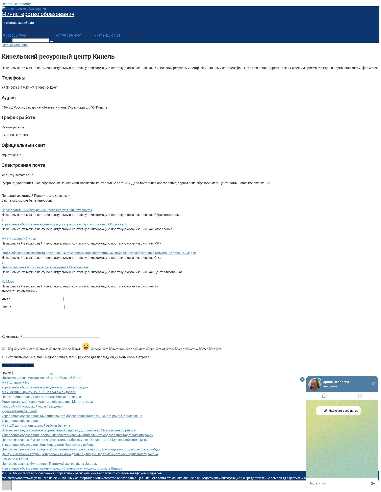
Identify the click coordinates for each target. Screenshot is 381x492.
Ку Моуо (8, 281)
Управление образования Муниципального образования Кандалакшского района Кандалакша (72, 416)
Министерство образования (38, 14)
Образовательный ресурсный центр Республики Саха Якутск (47, 210)
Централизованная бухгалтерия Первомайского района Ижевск (49, 464)
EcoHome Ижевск (15, 459)
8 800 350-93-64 (14, 35)
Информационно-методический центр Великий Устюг (42, 378)
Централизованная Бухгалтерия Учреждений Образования (45, 267)
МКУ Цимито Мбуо (16, 382)
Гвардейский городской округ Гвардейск (32, 406)
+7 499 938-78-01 (69, 35)
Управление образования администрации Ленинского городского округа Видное (62, 468)
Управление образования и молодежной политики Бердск (45, 387)
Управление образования (20, 421)
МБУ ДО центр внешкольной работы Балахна (36, 425)
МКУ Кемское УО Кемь (19, 239)
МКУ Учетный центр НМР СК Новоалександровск (39, 392)
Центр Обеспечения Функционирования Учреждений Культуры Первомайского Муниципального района (80, 454)
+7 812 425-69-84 (107, 35)
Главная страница (15, 45)
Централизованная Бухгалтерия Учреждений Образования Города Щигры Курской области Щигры (75, 440)
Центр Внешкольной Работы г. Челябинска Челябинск (42, 397)
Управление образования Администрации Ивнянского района (47, 444)
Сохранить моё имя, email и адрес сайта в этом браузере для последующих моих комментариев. (78, 357)
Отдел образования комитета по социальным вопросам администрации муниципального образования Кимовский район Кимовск (99, 253)
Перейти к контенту (16, 4)
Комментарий (12, 337)
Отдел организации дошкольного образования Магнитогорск (47, 402)
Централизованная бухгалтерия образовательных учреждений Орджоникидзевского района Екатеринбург (81, 449)
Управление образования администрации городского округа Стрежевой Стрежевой (64, 224)
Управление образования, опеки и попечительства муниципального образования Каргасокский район (77, 435)
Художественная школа (19, 411)
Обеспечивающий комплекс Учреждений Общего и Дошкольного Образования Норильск (69, 430)
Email (6, 307)
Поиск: (7, 40)
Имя (6, 299)
